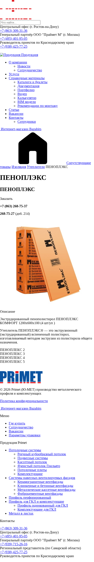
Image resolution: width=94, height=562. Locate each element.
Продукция (29, 55)
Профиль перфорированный (30, 497)
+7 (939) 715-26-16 (13, 544)
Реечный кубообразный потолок (41, 454)
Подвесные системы (32, 458)
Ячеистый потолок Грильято (38, 466)
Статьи (14, 110)
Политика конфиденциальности (24, 401)
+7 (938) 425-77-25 (13, 46)
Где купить (17, 423)
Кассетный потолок (32, 462)
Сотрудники (26, 121)
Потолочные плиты (32, 470)
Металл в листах (21, 513)
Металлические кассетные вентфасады (46, 490)
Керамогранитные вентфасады (40, 482)
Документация (28, 86)
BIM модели (26, 102)
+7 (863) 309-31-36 (13, 31)
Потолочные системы (25, 450)
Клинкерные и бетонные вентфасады (45, 486)
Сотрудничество (29, 70)
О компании (18, 62)
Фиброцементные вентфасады (40, 493)
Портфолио (26, 90)
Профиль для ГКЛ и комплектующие (36, 501)
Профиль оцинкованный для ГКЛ (42, 505)
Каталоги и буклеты (32, 82)
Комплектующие (30, 474)
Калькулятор (26, 98)
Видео (22, 94)
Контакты (16, 117)
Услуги (14, 74)
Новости (23, 66)
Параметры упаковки (24, 435)
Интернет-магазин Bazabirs (20, 129)
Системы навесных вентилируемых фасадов (42, 478)
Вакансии (16, 114)
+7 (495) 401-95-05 (13, 38)
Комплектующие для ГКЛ (36, 509)
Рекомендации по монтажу (37, 106)
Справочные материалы (27, 78)
